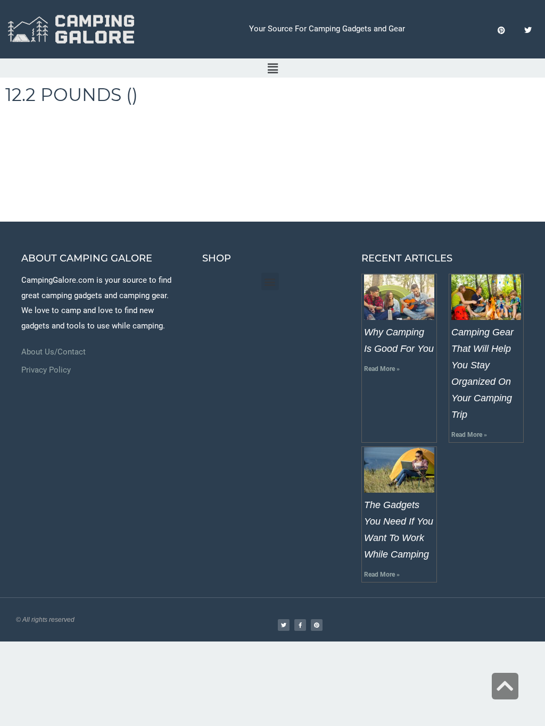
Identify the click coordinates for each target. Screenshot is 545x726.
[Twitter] (528, 31)
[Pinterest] (501, 31)
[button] (272, 68)
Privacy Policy (46, 370)
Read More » (382, 369)
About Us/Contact (53, 352)
